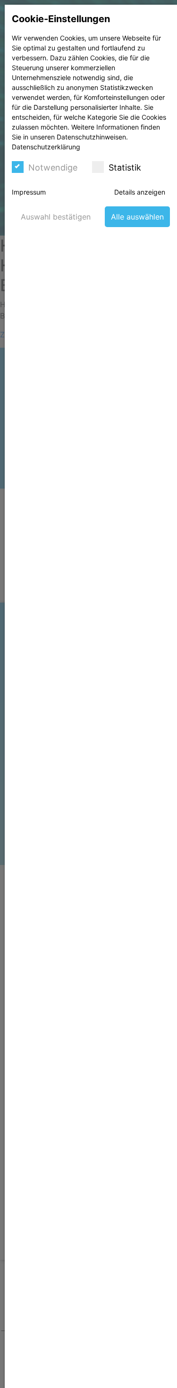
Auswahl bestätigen (56, 216)
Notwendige (52, 167)
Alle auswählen (137, 216)
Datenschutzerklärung (46, 147)
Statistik (125, 167)
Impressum (29, 192)
